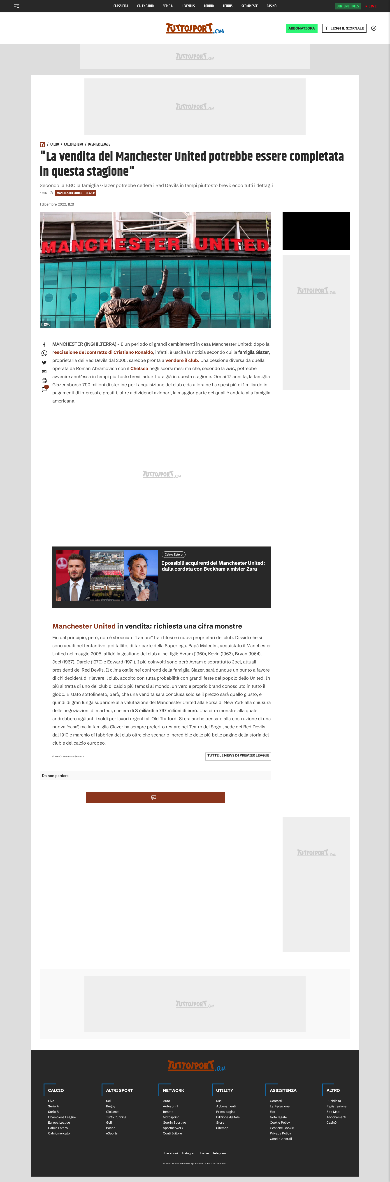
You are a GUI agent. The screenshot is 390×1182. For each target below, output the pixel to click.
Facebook (171, 1153)
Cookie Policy (280, 1122)
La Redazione (280, 1106)
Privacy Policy (280, 1133)
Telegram (219, 1153)
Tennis (227, 6)
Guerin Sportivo (174, 1122)
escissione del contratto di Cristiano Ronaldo (103, 352)
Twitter (204, 1153)
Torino (209, 6)
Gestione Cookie (282, 1128)
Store (220, 1122)
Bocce (110, 1128)
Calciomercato (59, 1133)
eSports (112, 1133)
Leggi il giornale (347, 28)
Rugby (110, 1106)
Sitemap (222, 1128)
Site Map (333, 1112)
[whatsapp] (44, 353)
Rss (218, 1101)
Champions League (62, 1117)
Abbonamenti (226, 1106)
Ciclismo (112, 1112)
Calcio (54, 144)
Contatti (276, 1101)
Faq (272, 1112)
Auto (166, 1101)
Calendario (145, 6)
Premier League (99, 144)
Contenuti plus (348, 6)
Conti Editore (172, 1133)
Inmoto (168, 1112)
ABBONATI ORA (301, 28)
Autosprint (170, 1106)
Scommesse (249, 6)
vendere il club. (182, 360)
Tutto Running (116, 1117)
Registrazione (336, 1106)
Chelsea (139, 368)
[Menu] (17, 6)
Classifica (121, 6)
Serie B (53, 1112)
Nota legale (278, 1117)
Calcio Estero (73, 144)
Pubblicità (334, 1101)
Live (372, 6)
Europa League (59, 1122)
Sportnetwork (173, 1128)
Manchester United (69, 193)
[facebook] (44, 344)
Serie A (168, 6)
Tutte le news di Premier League (238, 755)
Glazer (90, 193)
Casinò (271, 6)
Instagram (189, 1153)
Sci (108, 1101)
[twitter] (44, 362)
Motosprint (171, 1117)
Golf (109, 1122)
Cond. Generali (281, 1139)
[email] (44, 371)
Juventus (188, 6)
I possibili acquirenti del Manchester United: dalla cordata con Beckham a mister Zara (213, 566)
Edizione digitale (228, 1117)
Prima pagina (225, 1112)
